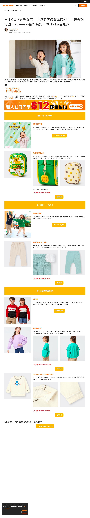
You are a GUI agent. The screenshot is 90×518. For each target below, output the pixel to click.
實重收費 (54, 96)
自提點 (72, 96)
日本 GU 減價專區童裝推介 (13, 92)
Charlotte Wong (13, 29)
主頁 (4, 10)
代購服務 (10, 98)
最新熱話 (9, 10)
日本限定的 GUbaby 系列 (13, 90)
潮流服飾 (15, 10)
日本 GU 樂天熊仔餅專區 (13, 88)
